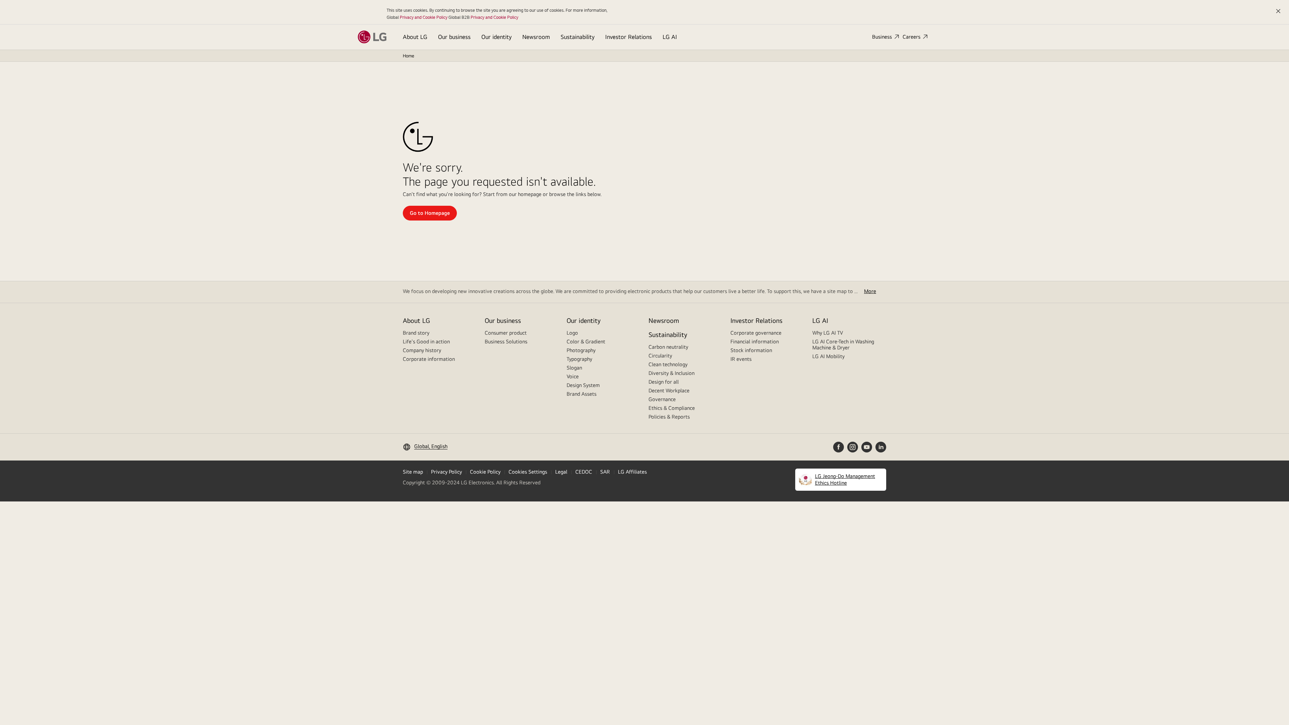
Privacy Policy (446, 472)
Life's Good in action (426, 341)
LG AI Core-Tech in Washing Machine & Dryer (843, 344)
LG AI (670, 36)
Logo (572, 333)
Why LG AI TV (827, 333)
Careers (911, 37)
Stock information (751, 350)
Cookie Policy (485, 472)
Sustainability (577, 36)
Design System (583, 385)
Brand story (416, 333)
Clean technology (668, 364)
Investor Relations (628, 36)
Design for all (664, 382)
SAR (605, 472)
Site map (413, 472)
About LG (415, 36)
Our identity (496, 36)
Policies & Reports (669, 417)
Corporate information (429, 359)
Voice (573, 376)
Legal (561, 472)
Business (882, 37)
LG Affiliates (632, 472)
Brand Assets (581, 394)
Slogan (574, 368)
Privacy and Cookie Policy (423, 17)
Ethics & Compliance (672, 408)
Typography (579, 359)
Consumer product (506, 333)
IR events (741, 359)
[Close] (1278, 11)
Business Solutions (506, 341)
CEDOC (583, 472)
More (870, 291)
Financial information (754, 341)
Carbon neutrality (668, 347)
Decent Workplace (669, 390)
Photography (581, 350)
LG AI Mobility (828, 356)
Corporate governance (755, 333)
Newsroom (536, 36)
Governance (662, 399)
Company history (422, 350)
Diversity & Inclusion (672, 373)
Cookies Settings (528, 472)
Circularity (660, 355)
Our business (454, 36)
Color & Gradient (586, 341)
